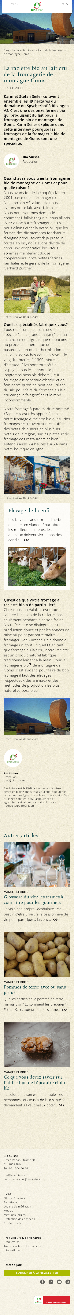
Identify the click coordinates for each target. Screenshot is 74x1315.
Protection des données (19, 1219)
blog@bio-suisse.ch (16, 780)
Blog (6, 50)
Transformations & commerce (23, 1246)
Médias (8, 1210)
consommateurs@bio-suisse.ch (24, 1179)
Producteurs (12, 1242)
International (12, 1250)
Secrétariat (11, 1202)
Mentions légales (15, 1215)
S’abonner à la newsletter (37, 1272)
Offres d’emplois (14, 1198)
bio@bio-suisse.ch (15, 1175)
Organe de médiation (17, 1206)
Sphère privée (13, 1223)
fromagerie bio (16, 665)
